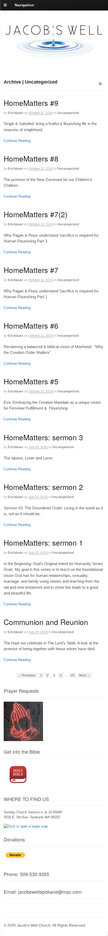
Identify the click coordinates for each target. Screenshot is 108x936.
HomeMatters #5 (31, 381)
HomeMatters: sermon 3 (43, 437)
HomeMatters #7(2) (35, 214)
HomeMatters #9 (31, 102)
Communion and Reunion (46, 622)
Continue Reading (17, 141)
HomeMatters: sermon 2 (43, 487)
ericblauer (15, 113)
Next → (84, 675)
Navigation (24, 5)
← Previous (26, 675)
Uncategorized (68, 113)
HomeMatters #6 (31, 325)
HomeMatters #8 (31, 158)
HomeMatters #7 (31, 270)
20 (72, 675)
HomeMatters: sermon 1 (43, 542)
